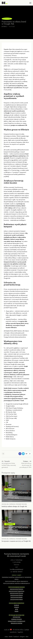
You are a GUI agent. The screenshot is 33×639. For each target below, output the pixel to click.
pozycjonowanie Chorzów (16, 593)
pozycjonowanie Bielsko (17, 597)
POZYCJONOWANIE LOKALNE (16, 587)
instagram (16, 607)
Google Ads (6, 18)
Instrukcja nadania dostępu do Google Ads (14, 506)
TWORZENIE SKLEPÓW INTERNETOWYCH (13, 577)
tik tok (16, 609)
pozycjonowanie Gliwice (16, 595)
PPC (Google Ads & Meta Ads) (16, 615)
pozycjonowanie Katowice (16, 589)
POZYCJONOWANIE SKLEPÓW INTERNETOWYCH (16, 583)
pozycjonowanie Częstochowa (16, 591)
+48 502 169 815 (17, 572)
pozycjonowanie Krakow (16, 599)
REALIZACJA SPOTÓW (16, 623)
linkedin (16, 611)
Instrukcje (12, 504)
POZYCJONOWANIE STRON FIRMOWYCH (16, 581)
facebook (16, 605)
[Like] (3, 453)
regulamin (20, 632)
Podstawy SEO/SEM (21, 504)
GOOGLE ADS (16, 617)
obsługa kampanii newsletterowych (16, 621)
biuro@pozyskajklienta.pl (16, 569)
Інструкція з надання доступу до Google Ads (16, 541)
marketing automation (16, 619)
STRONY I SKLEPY (16, 575)
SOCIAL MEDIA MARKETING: (16, 603)
